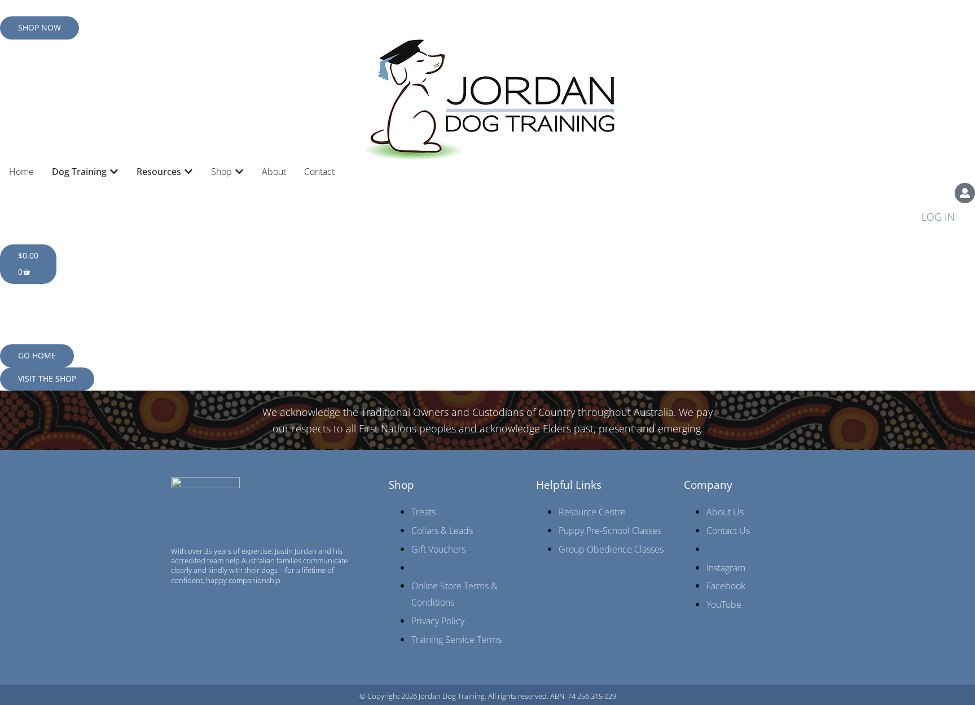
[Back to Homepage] (487, 100)
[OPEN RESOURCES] (188, 171)
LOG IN (938, 217)
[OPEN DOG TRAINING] (113, 171)
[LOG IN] (965, 193)
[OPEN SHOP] (239, 171)
